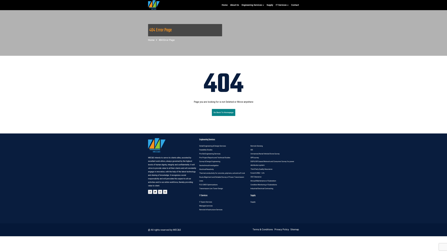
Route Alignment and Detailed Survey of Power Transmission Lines (221, 179)
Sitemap (294, 229)
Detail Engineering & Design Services (212, 146)
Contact (295, 5)
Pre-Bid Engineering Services (209, 154)
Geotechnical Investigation (209, 165)
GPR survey (255, 158)
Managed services (206, 206)
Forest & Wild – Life (258, 173)
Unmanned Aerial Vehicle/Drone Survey (265, 154)
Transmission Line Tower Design (211, 188)
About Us (234, 5)
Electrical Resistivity (206, 169)
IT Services (281, 5)
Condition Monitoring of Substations (264, 185)
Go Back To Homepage (224, 112)
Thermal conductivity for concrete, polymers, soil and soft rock (222, 173)
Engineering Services (252, 5)
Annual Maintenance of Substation (263, 181)
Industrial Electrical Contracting (262, 188)
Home (225, 5)
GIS (252, 150)
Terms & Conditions (263, 229)
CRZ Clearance (256, 177)
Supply (270, 5)
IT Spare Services (205, 202)
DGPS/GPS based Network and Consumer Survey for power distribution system (272, 163)
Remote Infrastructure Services (210, 210)
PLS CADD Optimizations (208, 185)
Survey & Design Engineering (209, 161)
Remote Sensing (257, 146)
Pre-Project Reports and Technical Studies (214, 158)
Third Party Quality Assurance (261, 169)
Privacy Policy (281, 229)
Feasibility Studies (205, 150)
